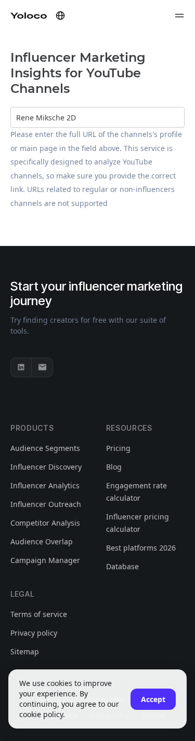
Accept (153, 699)
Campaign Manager (45, 560)
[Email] (42, 367)
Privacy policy (33, 633)
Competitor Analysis (45, 523)
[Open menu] (179, 15)
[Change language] (60, 15)
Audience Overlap (41, 541)
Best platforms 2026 (141, 548)
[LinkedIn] (21, 367)
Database (122, 566)
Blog (114, 467)
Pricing (118, 448)
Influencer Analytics (45, 485)
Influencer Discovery (46, 467)
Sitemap (24, 651)
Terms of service (38, 614)
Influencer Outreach (45, 504)
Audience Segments (45, 448)
